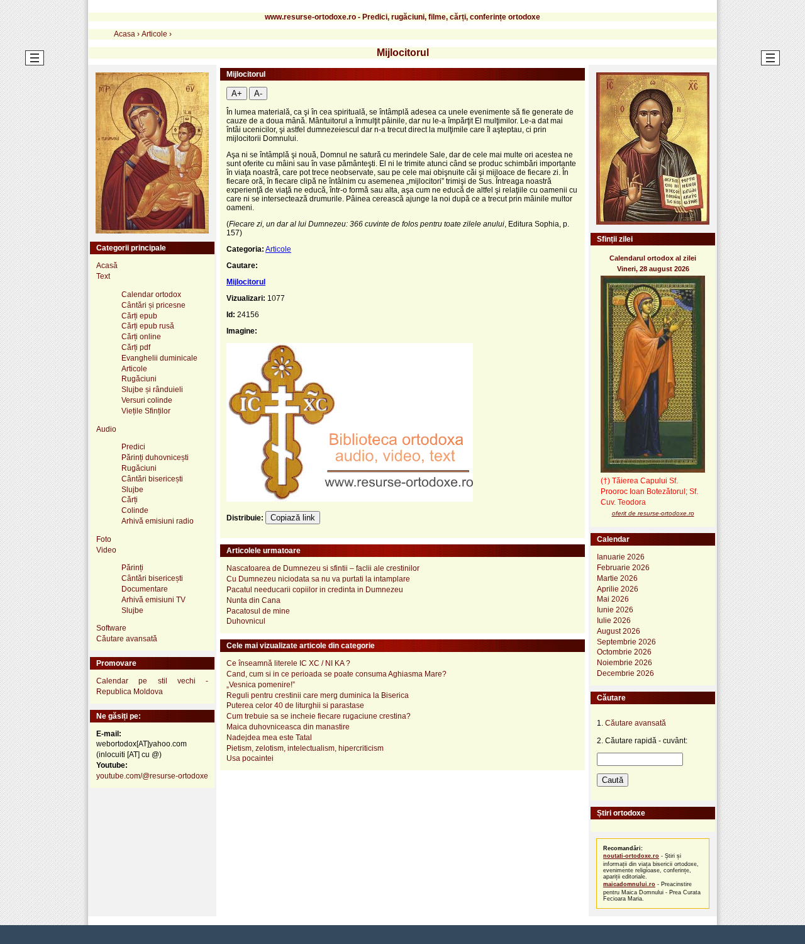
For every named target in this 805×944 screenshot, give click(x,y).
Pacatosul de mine (258, 611)
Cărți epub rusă (147, 326)
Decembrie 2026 (625, 673)
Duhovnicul (245, 621)
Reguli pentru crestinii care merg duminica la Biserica (317, 695)
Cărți (129, 499)
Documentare (144, 589)
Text (103, 276)
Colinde (134, 510)
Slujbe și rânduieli (152, 389)
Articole (278, 249)
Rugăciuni (139, 378)
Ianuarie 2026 (621, 557)
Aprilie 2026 (617, 589)
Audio (106, 429)
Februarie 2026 (623, 567)
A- (258, 93)
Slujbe (132, 489)
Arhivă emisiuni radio (157, 521)
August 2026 (618, 631)
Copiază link (292, 517)
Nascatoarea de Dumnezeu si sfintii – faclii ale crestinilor (322, 568)
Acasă (107, 265)
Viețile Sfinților (145, 411)
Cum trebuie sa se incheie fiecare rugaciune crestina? (318, 716)
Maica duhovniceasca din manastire (288, 726)
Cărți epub (139, 316)
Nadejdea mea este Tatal (269, 737)
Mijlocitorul (245, 282)
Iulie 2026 (614, 620)
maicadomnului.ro (629, 884)
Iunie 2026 (615, 609)
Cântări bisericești (152, 479)
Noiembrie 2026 (624, 662)
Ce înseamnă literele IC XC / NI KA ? (288, 663)
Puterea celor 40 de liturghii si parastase (295, 705)
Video (106, 550)
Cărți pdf (135, 347)
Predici (133, 446)
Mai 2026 (613, 599)
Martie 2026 (617, 578)
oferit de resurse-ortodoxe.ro (653, 513)
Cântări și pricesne (153, 305)
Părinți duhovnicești (155, 457)
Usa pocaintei (250, 758)
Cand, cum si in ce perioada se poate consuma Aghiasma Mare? (336, 674)
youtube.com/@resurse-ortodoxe (152, 776)
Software (111, 628)
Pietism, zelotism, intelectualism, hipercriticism (305, 748)
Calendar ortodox (151, 294)
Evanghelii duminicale (159, 358)
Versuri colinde (146, 400)
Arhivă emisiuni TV (153, 599)
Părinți (132, 567)
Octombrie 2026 (624, 652)
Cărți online (141, 336)
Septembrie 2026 (626, 642)
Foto (103, 539)
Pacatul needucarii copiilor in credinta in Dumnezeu (314, 589)
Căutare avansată (126, 638)
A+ (236, 93)
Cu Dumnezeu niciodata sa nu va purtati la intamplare (318, 579)
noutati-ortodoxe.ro (631, 856)
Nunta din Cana (253, 600)
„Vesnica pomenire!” (260, 684)
